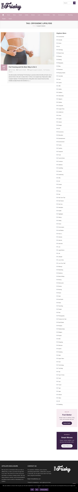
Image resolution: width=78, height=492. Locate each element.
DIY (59, 128)
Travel (10, 18)
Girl (59, 181)
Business (60, 69)
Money (60, 279)
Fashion (60, 148)
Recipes (60, 325)
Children (60, 92)
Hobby (59, 220)
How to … (60, 233)
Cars (59, 79)
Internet (60, 240)
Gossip (60, 184)
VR (59, 401)
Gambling (60, 168)
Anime (59, 43)
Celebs (26, 15)
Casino (60, 82)
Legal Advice (61, 250)
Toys (59, 381)
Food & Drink (61, 158)
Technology (61, 365)
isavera (10, 71)
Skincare (60, 345)
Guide (59, 187)
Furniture (60, 161)
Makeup (60, 266)
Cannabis (60, 76)
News (14, 15)
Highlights (60, 214)
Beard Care (61, 53)
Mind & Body (61, 276)
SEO (59, 338)
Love (39, 15)
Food (59, 154)
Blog (59, 66)
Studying (60, 352)
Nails (59, 296)
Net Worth (60, 299)
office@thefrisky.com (35, 478)
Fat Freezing (46, 70)
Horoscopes (61, 227)
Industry (60, 237)
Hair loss (60, 204)
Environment (61, 141)
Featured (60, 151)
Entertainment (61, 15)
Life (59, 253)
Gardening (60, 174)
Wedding (60, 404)
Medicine (60, 273)
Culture (60, 122)
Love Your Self (61, 263)
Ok (32, 489)
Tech (59, 361)
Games (60, 171)
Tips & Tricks (61, 375)
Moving (60, 289)
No (36, 489)
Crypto (59, 118)
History (60, 217)
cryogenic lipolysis (37, 70)
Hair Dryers (61, 200)
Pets (59, 312)
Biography (60, 62)
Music (59, 292)
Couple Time (61, 108)
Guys (59, 191)
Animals (60, 39)
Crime (59, 115)
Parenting (70, 15)
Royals (4, 18)
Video (59, 398)
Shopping (60, 342)
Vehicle (60, 394)
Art (59, 46)
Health (20, 15)
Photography (61, 315)
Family (59, 145)
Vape (59, 391)
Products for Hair (62, 319)
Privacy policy (44, 489)
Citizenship (61, 95)
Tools (59, 378)
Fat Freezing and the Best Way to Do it (23, 67)
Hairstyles (60, 207)
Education (60, 135)
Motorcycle (61, 283)
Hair (59, 194)
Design (60, 125)
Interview (60, 243)
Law (59, 246)
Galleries (60, 164)
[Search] (74, 3)
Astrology (60, 49)
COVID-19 (60, 112)
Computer (60, 105)
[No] (76, 488)
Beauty (60, 56)
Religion (60, 332)
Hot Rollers (61, 230)
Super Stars (61, 358)
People (60, 309)
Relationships (46, 15)
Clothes (60, 102)
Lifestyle (60, 256)
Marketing (60, 269)
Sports (59, 348)
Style (54, 15)
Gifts (59, 177)
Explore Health (66, 423)
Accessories (61, 36)
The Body (60, 368)
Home (8, 15)
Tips (59, 371)
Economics (61, 131)
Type (59, 388)
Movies (33, 15)
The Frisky (12, 70)
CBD (59, 85)
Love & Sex (61, 260)
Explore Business (67, 445)
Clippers (60, 99)
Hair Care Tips (61, 197)
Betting (60, 59)
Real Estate (61, 322)
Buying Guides (61, 72)
